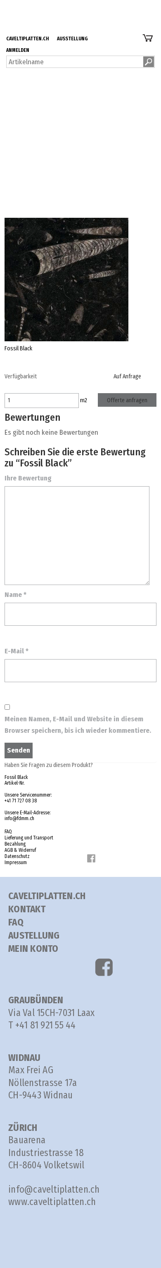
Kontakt (26, 909)
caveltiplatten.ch (40, 5)
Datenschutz (51, 190)
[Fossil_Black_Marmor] (66, 279)
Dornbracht (32, 86)
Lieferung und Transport (68, 144)
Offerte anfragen (127, 400)
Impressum (16, 862)
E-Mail (16, 651)
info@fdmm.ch (19, 818)
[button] (148, 61)
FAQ (38, 132)
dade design (34, 109)
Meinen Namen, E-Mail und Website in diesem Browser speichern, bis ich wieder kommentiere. (78, 725)
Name (15, 594)
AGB (39, 178)
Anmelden (31, 28)
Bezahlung (48, 155)
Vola (23, 74)
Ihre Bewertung (28, 478)
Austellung (34, 935)
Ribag (25, 97)
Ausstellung (33, 17)
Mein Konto (33, 948)
